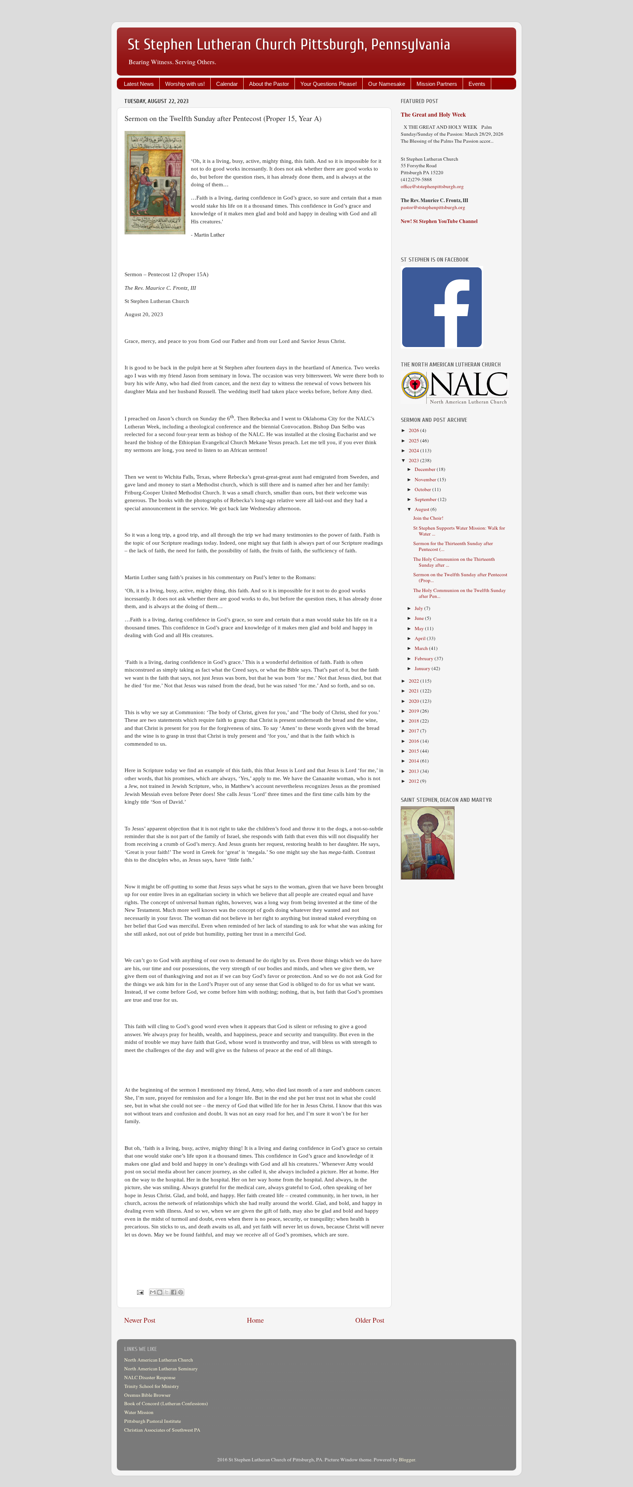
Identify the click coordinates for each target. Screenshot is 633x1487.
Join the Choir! (428, 518)
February (424, 658)
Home (255, 1320)
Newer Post (139, 1320)
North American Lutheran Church (158, 1359)
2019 (414, 711)
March (422, 648)
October (423, 489)
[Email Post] (139, 1291)
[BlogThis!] (159, 1292)
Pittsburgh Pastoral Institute (152, 1421)
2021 (414, 690)
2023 (414, 460)
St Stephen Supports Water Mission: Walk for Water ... (459, 531)
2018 (414, 720)
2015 (414, 751)
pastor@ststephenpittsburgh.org (433, 207)
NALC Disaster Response (149, 1377)
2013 (414, 771)
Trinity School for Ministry (151, 1386)
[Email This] (152, 1292)
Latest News (139, 84)
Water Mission (138, 1412)
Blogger (407, 1459)
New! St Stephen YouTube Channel (439, 221)
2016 (414, 741)
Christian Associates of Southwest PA (162, 1429)
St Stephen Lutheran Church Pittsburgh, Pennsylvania (289, 45)
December (426, 469)
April (421, 638)
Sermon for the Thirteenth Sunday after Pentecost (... (453, 546)
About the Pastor (269, 84)
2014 (414, 760)
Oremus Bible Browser (147, 1395)
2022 (414, 680)
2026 (414, 430)
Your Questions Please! (328, 84)
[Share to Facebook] (173, 1292)
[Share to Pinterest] (180, 1292)
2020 (414, 701)
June (420, 618)
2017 (414, 730)
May (420, 628)
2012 (414, 781)
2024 (414, 450)
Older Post (369, 1320)
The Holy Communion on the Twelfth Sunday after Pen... (459, 593)
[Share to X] (166, 1292)
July (419, 608)
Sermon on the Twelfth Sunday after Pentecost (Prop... (460, 577)
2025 (414, 440)
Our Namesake (386, 84)
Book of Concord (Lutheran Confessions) (166, 1403)
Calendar (227, 84)
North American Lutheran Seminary (161, 1368)
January (423, 668)
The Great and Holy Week (433, 114)
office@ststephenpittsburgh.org (432, 186)
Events (477, 84)
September (426, 499)
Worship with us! (185, 84)
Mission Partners (437, 84)
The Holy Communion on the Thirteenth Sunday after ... (454, 562)
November (426, 479)
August (422, 509)
